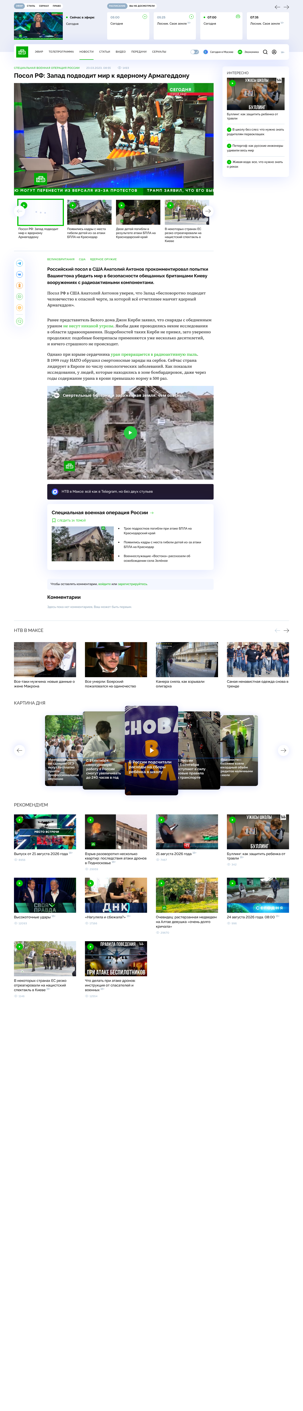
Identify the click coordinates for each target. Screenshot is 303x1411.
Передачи (139, 51)
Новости (86, 51)
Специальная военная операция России (47, 67)
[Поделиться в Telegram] (19, 263)
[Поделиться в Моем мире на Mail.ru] (19, 307)
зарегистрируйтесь (132, 584)
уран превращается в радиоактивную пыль (154, 354)
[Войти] (274, 52)
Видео (121, 51)
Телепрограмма (61, 51)
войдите (104, 584)
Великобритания (61, 259)
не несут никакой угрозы (88, 326)
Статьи (104, 51)
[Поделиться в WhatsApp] (19, 296)
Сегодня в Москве (221, 52)
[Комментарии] (19, 321)
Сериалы (159, 51)
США (82, 259)
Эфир (39, 51)
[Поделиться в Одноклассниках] (19, 285)
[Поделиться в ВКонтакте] (19, 274)
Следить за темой (71, 520)
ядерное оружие (103, 259)
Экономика (251, 52)
